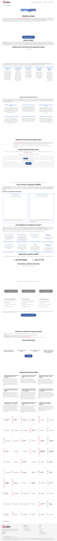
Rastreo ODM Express (42, 472)
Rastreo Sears (34, 493)
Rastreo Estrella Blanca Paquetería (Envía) (43, 451)
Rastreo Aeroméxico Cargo (25, 419)
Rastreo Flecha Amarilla (25, 462)
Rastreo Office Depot (51, 472)
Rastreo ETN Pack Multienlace (51, 451)
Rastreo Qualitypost (7, 493)
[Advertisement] (28, 28)
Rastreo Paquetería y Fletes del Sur (7, 483)
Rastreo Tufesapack (7, 514)
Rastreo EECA (16, 451)
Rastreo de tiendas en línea (28, 530)
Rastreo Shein (51, 493)
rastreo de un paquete (17, 142)
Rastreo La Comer (8, 472)
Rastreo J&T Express (51, 462)
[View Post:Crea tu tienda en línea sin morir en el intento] (35, 345)
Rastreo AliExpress (33, 419)
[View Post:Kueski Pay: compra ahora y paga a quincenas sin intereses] (8, 345)
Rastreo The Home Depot (43, 504)
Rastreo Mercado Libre (34, 472)
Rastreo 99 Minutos (15, 419)
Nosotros (40, 528)
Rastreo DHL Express (7, 451)
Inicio (3, 5)
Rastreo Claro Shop (25, 440)
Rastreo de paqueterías (27, 528)
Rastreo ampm (7, 430)
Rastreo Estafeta (34, 451)
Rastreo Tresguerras (51, 504)
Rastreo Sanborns (25, 493)
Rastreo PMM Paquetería (33, 483)
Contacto (40, 530)
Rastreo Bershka (16, 430)
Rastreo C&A (42, 430)
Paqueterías (6, 5)
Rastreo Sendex (43, 493)
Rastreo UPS (16, 514)
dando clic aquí (16, 219)
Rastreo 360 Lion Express (8, 419)
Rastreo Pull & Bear (51, 483)
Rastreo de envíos (26, 527)
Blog (40, 527)
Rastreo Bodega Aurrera (34, 430)
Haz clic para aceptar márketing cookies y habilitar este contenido (11, 291)
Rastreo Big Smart (25, 430)
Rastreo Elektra (25, 451)
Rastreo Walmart (25, 514)
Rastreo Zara (51, 514)
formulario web (28, 337)
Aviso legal (41, 531)
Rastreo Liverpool (16, 472)
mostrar (8, 521)
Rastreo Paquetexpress (16, 483)
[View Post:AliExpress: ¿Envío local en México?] (22, 345)
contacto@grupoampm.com (26, 336)
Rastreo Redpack (16, 493)
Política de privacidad (42, 532)
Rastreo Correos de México (43, 440)
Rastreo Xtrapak (43, 514)
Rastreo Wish (33, 514)
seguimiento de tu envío (28, 152)
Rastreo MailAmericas (25, 472)
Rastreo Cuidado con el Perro (51, 440)
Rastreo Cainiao (51, 430)
